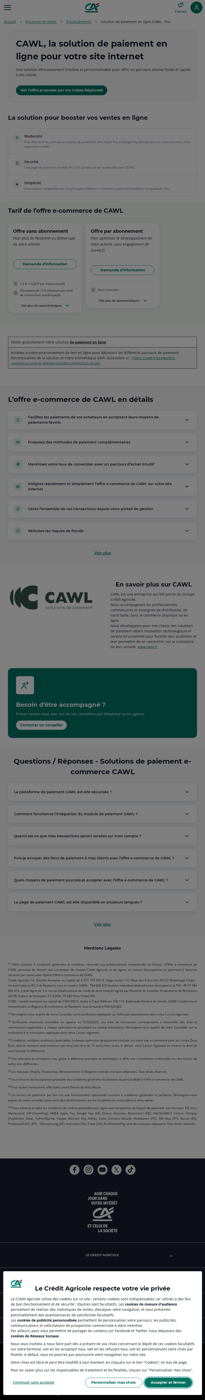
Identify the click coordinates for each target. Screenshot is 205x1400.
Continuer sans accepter (33, 1382)
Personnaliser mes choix (113, 1382)
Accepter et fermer (168, 1382)
